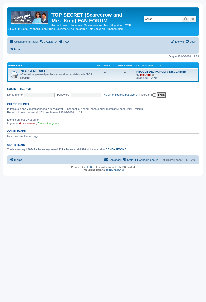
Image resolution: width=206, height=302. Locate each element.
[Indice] (30, 16)
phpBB (90, 167)
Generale (15, 65)
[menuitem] (48, 42)
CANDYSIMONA (116, 149)
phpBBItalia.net (115, 169)
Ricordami (145, 94)
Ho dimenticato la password (120, 94)
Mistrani (145, 74)
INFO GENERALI (32, 71)
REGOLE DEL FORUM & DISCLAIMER (161, 71)
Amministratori (27, 123)
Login (11, 88)
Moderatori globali (48, 123)
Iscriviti (26, 88)
